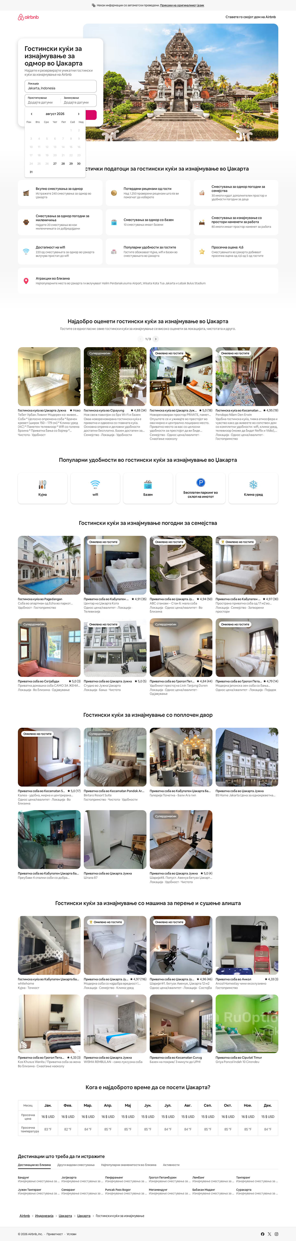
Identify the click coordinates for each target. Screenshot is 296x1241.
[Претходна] (140, 339)
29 (71, 163)
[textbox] (42, 102)
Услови (71, 1234)
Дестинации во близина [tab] (34, 1165)
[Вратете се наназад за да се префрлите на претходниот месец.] (32, 114)
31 (31, 172)
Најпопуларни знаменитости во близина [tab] (128, 1165)
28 (63, 163)
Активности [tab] (171, 1165)
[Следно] (155, 339)
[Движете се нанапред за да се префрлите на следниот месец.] (78, 114)
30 (79, 163)
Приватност (55, 1234)
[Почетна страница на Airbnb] (28, 17)
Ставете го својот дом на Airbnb (251, 17)
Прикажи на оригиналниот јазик (182, 5)
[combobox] (60, 88)
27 (55, 163)
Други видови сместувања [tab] (76, 1165)
